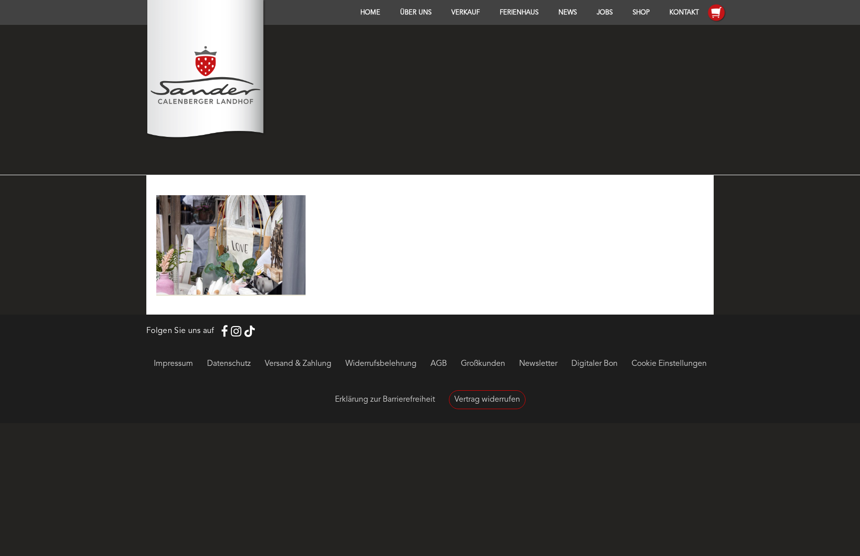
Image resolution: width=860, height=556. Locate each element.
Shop (641, 12)
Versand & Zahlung (298, 364)
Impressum (173, 364)
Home (370, 12)
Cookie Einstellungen (669, 364)
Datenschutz (229, 364)
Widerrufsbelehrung (381, 364)
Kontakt (684, 12)
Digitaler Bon (594, 364)
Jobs (605, 12)
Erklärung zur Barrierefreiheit (385, 400)
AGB (438, 364)
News (567, 12)
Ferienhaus (519, 12)
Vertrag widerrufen (487, 400)
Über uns (415, 12)
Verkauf (465, 12)
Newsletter (538, 364)
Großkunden (483, 364)
